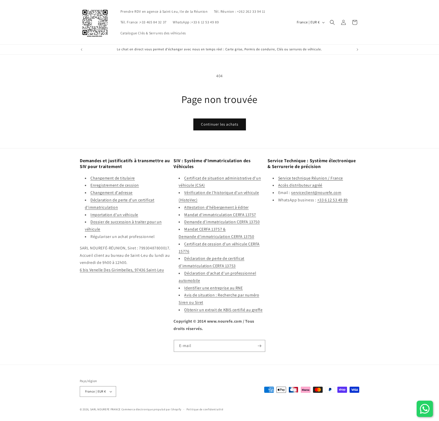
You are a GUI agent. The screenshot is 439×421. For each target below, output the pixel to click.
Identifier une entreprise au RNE (213, 288)
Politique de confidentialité (204, 409)
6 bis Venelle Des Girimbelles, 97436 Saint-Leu (122, 270)
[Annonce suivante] (357, 49)
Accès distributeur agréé (300, 185)
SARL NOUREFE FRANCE (105, 409)
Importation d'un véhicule (114, 214)
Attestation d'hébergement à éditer (216, 207)
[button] (332, 22)
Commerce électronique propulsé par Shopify (151, 409)
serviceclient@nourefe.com (316, 192)
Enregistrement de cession (114, 185)
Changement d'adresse (111, 192)
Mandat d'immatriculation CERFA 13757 (220, 214)
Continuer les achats (219, 124)
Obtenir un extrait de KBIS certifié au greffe (223, 309)
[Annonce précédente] (81, 49)
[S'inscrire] (259, 346)
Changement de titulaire (112, 178)
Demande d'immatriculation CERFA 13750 (222, 221)
